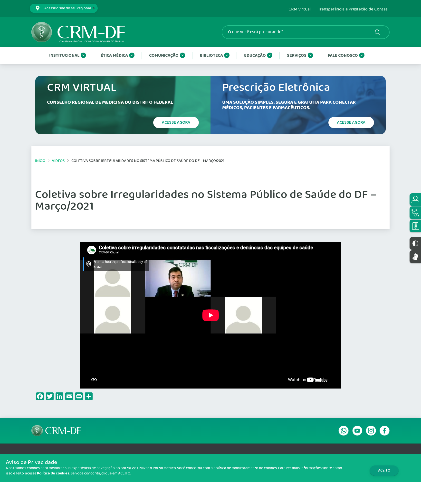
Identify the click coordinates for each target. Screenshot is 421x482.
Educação (255, 55)
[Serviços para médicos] (415, 212)
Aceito (384, 470)
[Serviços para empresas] (415, 226)
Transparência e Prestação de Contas (353, 9)
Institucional (64, 55)
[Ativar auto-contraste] (415, 243)
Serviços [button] (296, 55)
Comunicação (164, 55)
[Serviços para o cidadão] (415, 199)
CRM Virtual (299, 9)
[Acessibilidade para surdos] (415, 256)
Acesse (176, 122)
